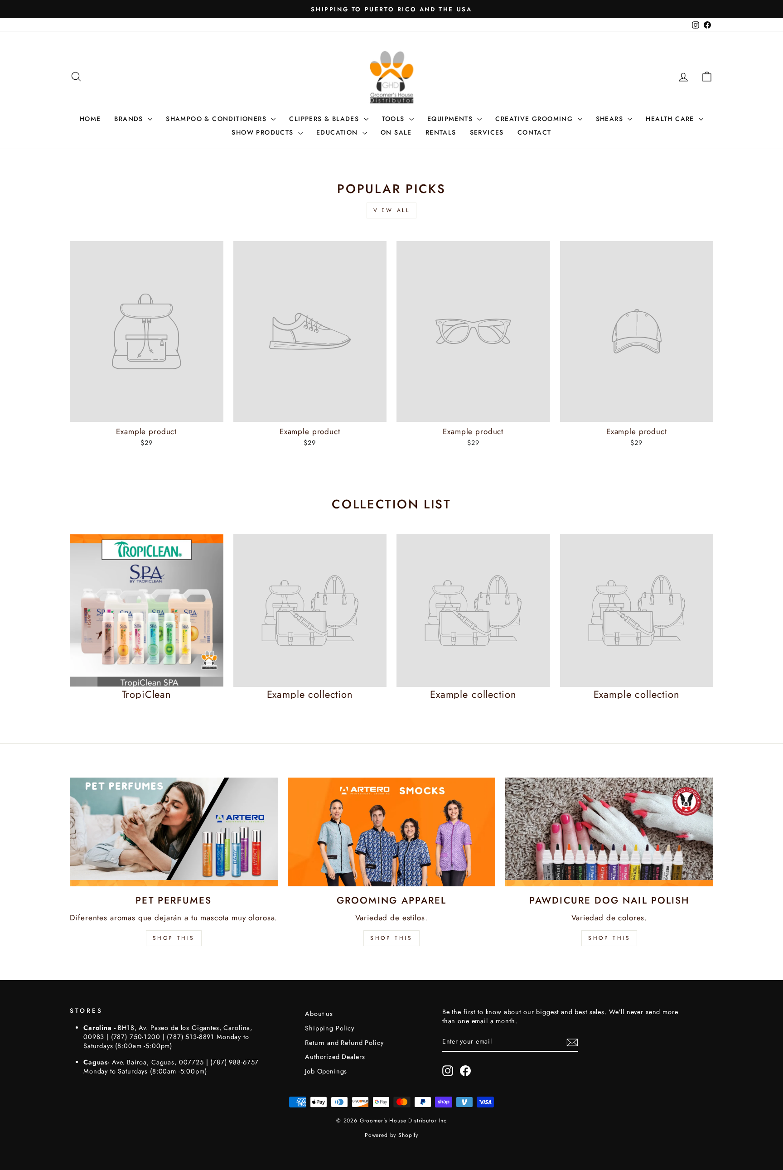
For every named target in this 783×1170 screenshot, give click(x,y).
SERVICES (487, 132)
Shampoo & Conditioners (217, 118)
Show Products (264, 132)
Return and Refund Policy (344, 1042)
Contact (534, 132)
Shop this (609, 938)
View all (391, 210)
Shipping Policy (329, 1028)
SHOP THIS (174, 938)
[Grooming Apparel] (392, 832)
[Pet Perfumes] (174, 832)
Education (338, 132)
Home (90, 118)
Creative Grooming (535, 118)
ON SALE (396, 132)
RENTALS (440, 132)
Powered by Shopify (391, 1135)
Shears (611, 118)
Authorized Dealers (335, 1056)
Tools (394, 118)
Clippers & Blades (325, 118)
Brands (129, 118)
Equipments (451, 118)
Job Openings (326, 1071)
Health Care (671, 118)
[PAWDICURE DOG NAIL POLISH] (609, 832)
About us (319, 1013)
